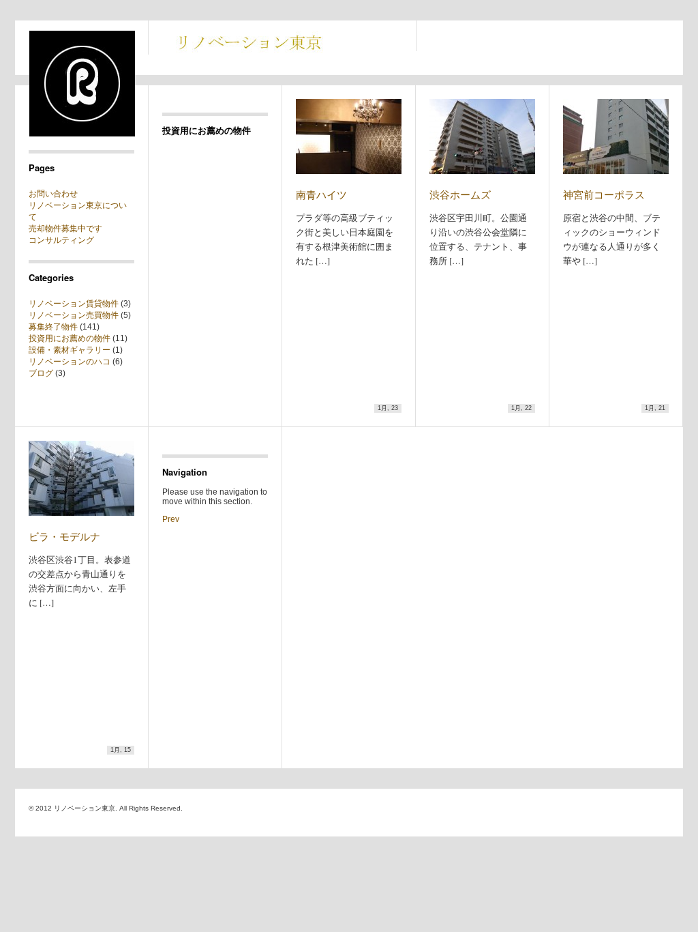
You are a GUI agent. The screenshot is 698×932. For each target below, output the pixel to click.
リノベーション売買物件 (74, 315)
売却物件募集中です (65, 228)
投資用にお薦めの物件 (69, 338)
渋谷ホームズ (460, 194)
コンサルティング (61, 240)
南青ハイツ (321, 194)
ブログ (41, 373)
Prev (170, 519)
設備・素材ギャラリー (69, 350)
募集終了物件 (53, 327)
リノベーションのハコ (69, 361)
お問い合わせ (53, 194)
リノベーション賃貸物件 (74, 303)
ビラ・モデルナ (64, 536)
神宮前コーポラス (604, 194)
